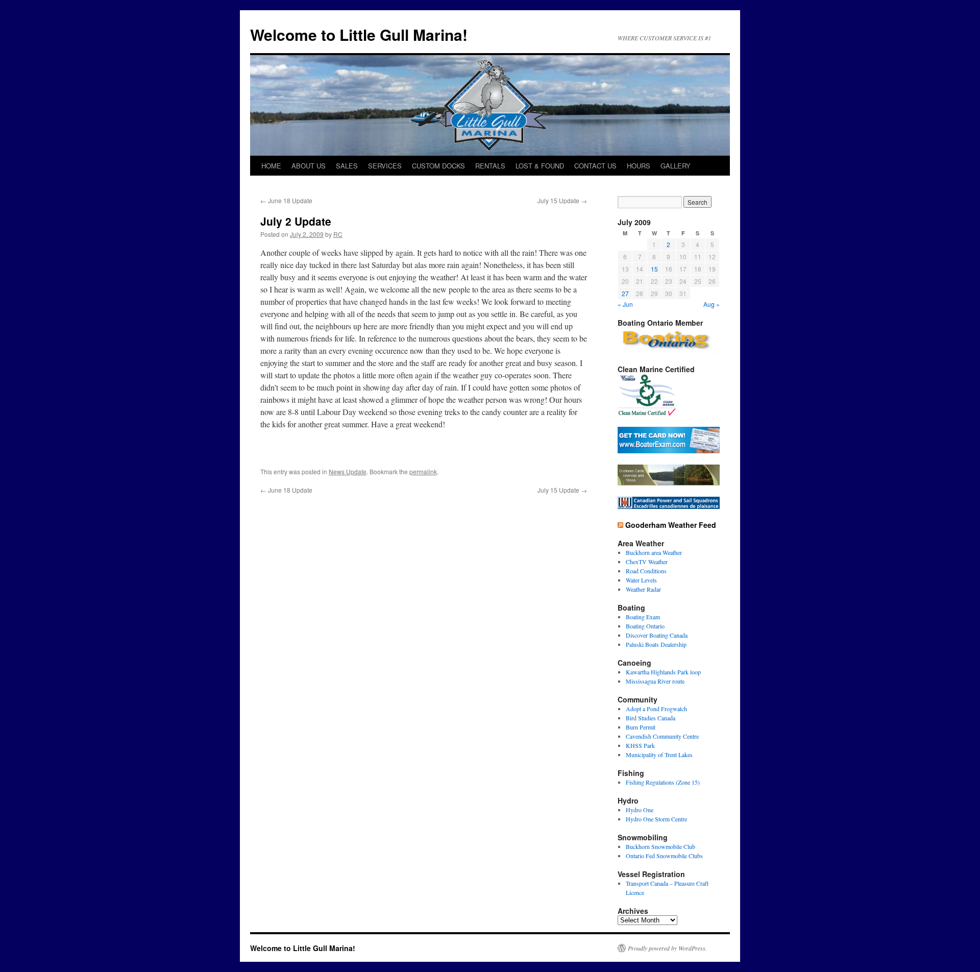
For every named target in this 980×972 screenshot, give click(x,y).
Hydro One (639, 810)
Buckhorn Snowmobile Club (660, 846)
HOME (271, 166)
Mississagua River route (655, 681)
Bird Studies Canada (650, 718)
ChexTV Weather (647, 561)
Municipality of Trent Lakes (659, 754)
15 (654, 268)
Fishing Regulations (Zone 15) (663, 782)
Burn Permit (640, 727)
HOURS (638, 166)
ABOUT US (308, 166)
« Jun (625, 304)
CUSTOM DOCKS (438, 166)
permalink (423, 471)
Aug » (711, 304)
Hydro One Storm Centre (656, 819)
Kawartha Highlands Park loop (663, 672)
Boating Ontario (645, 626)
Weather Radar (643, 589)
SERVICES (385, 166)
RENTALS (490, 166)
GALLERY (675, 166)
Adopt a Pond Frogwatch (656, 708)
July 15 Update (562, 200)
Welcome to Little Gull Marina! (359, 34)
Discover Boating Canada (657, 635)
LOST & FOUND (540, 166)
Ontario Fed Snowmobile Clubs (664, 856)
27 (625, 293)
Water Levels (641, 580)
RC (337, 234)
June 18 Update (286, 200)
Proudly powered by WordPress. (667, 948)
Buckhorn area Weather (654, 552)
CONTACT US (595, 166)
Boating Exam (643, 617)
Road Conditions (646, 571)
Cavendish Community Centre (662, 736)
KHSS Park (640, 745)
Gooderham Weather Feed (670, 525)
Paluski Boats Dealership (656, 644)
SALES (347, 166)
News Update (347, 471)
